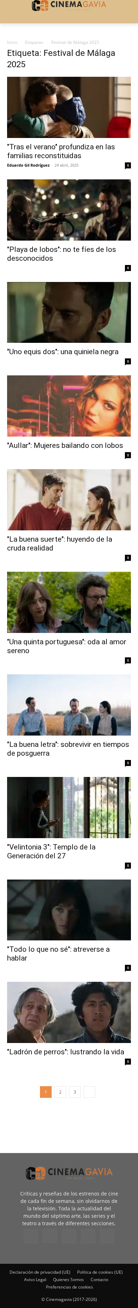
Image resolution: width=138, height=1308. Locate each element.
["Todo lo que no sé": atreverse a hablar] (69, 910)
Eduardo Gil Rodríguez (28, 165)
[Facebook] (31, 1236)
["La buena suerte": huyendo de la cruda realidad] (69, 499)
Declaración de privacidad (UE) (40, 1272)
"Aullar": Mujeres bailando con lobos (65, 445)
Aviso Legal (35, 1280)
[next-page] (89, 1092)
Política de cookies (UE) (100, 1272)
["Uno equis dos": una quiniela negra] (69, 312)
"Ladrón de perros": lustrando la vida (65, 1052)
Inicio (12, 42)
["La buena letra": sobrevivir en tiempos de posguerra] (69, 705)
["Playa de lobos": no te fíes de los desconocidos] (69, 210)
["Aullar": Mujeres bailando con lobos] (69, 406)
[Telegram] (69, 1236)
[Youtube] (107, 1236)
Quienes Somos (68, 1280)
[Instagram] (50, 1236)
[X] (88, 1236)
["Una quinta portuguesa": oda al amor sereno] (69, 602)
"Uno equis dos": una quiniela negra (63, 351)
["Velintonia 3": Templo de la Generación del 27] (69, 807)
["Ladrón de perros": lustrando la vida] (69, 1012)
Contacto (99, 1280)
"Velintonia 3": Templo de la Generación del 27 (51, 851)
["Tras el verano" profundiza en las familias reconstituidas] (69, 107)
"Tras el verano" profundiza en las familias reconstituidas (61, 151)
